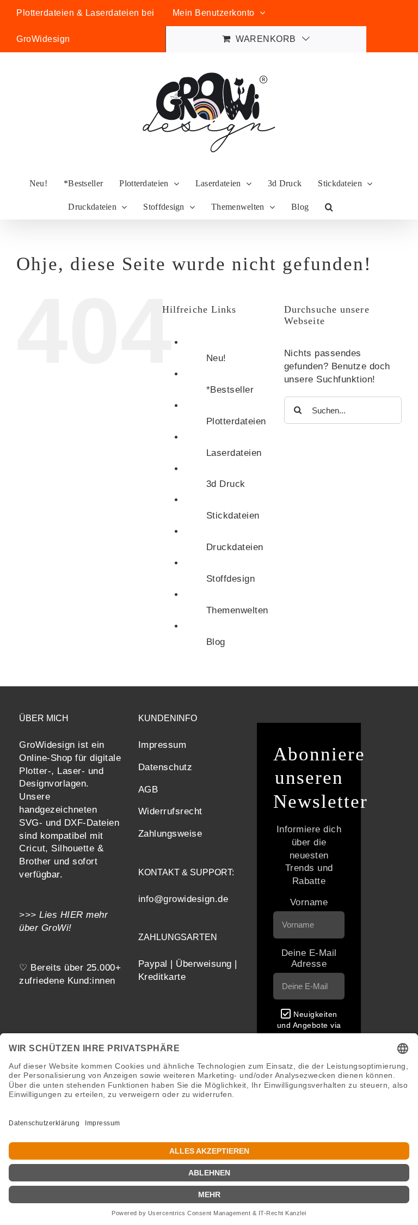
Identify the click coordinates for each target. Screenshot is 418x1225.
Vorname (309, 902)
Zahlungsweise (170, 833)
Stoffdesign (230, 579)
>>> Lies (39, 915)
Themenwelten (237, 610)
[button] (329, 207)
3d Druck (225, 484)
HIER (71, 915)
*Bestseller (230, 390)
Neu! (216, 358)
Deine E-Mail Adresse (309, 958)
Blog (215, 642)
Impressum (162, 745)
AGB (148, 789)
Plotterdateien (236, 421)
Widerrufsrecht (170, 811)
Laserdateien (234, 453)
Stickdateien (233, 515)
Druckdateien (234, 547)
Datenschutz (165, 767)
